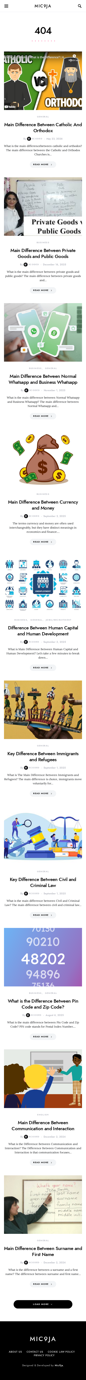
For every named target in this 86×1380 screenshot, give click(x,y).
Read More (40, 164)
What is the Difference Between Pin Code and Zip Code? (43, 1004)
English (43, 1114)
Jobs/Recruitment (59, 619)
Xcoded (37, 138)
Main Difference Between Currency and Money (43, 505)
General (43, 116)
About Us (15, 1351)
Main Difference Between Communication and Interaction (43, 1125)
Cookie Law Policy (61, 1351)
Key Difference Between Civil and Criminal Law (43, 882)
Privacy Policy (44, 1355)
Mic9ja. (59, 1365)
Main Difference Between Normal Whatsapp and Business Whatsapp (43, 379)
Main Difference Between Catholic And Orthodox (43, 127)
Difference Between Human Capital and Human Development (43, 630)
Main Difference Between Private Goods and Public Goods (42, 253)
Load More (41, 1304)
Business (43, 242)
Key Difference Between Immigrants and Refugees (42, 756)
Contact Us (35, 1351)
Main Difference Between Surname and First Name (43, 1251)
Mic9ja (43, 6)
